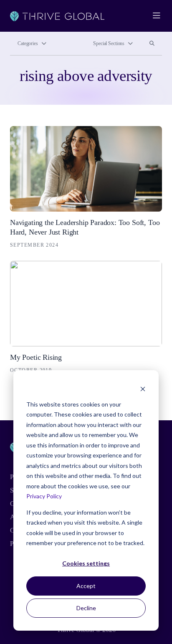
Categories (28, 43)
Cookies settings (86, 563)
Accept (86, 585)
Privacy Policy (44, 496)
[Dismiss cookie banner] (143, 388)
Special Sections (108, 43)
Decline (86, 607)
